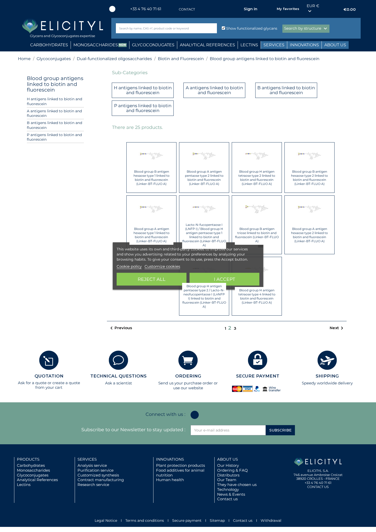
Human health (170, 479)
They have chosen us (237, 484)
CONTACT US (318, 487)
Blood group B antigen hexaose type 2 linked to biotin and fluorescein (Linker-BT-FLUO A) (309, 178)
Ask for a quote (32, 382)
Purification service (96, 470)
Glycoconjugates (32, 475)
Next (337, 328)
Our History (228, 465)
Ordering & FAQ (232, 470)
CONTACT (187, 9)
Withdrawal (271, 520)
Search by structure (306, 29)
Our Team (226, 479)
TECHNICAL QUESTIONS (118, 376)
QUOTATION (49, 376)
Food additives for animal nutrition (180, 473)
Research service (93, 484)
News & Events (231, 494)
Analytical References (37, 479)
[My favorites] (270, 9)
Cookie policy (129, 266)
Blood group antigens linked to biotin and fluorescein (55, 84)
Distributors (228, 475)
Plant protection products (180, 465)
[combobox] (158, 28)
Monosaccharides (33, 470)
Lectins (23, 484)
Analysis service (92, 465)
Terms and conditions (144, 520)
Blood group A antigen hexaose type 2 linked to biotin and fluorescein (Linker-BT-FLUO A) (309, 235)
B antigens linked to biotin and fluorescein (54, 125)
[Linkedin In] (112, 9)
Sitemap (217, 520)
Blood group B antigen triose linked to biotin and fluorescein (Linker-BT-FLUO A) (257, 235)
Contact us (227, 498)
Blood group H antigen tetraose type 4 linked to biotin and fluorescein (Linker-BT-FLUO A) (256, 296)
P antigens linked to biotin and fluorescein (54, 137)
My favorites (288, 9)
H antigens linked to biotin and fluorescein (54, 101)
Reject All (151, 279)
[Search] (212, 28)
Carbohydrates (31, 465)
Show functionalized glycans (251, 28)
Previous (120, 328)
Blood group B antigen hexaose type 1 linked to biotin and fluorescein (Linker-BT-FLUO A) (152, 178)
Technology (228, 489)
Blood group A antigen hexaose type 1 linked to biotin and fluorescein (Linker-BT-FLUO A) (152, 235)
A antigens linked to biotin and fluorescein (54, 113)
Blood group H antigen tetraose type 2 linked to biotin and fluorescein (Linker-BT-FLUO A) (256, 178)
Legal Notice (106, 520)
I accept (224, 279)
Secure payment (187, 520)
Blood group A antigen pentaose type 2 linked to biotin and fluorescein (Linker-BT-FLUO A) (204, 178)
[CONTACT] (173, 9)
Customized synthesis (98, 475)
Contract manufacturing (101, 479)
